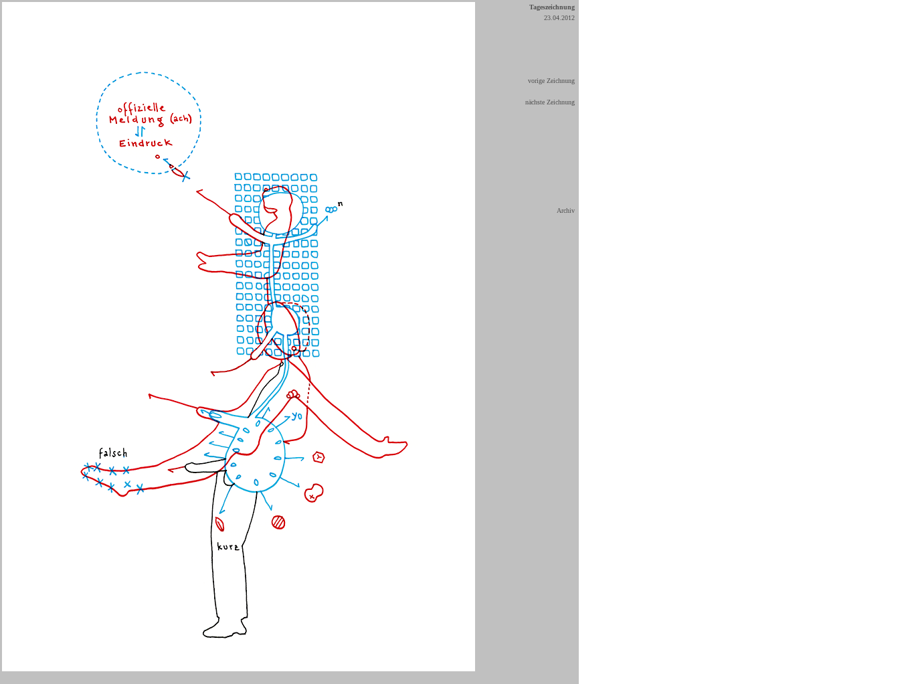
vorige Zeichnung (551, 80)
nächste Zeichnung (550, 102)
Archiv (566, 210)
